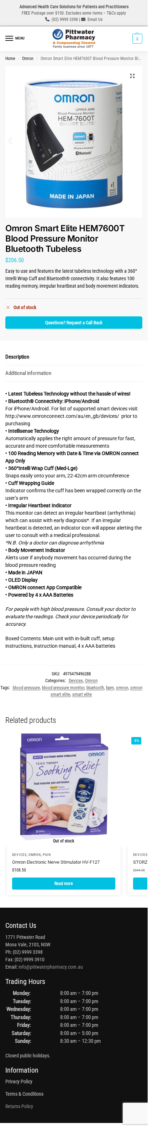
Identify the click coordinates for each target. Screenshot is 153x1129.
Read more (63, 883)
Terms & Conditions (24, 1094)
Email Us (95, 19)
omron (122, 687)
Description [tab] (17, 357)
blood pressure (26, 687)
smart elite (82, 694)
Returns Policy (19, 1106)
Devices (76, 680)
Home (10, 58)
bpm (110, 687)
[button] (136, 39)
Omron (27, 58)
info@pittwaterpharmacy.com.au (51, 967)
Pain (47, 855)
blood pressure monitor (63, 687)
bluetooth (95, 687)
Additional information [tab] (28, 373)
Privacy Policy (18, 1081)
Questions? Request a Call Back (73, 322)
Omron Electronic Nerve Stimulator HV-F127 (56, 862)
